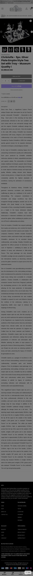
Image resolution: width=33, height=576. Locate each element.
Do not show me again (17, 31)
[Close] (31, 31)
